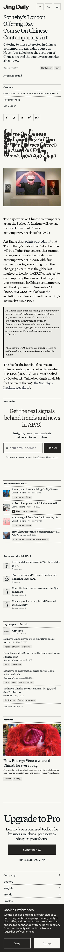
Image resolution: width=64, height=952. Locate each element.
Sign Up (52, 447)
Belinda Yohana (18, 507)
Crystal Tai (7, 696)
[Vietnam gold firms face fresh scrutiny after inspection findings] (6, 521)
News (57, 68)
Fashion (7, 778)
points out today (36, 241)
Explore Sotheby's (11, 706)
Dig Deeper (9, 105)
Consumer (16, 664)
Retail (6, 664)
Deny (17, 943)
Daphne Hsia (9, 642)
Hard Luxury (46, 68)
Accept (47, 943)
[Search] (48, 6)
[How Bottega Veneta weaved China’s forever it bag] (32, 740)
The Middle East (26, 682)
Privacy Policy (37, 457)
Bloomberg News (19, 493)
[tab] (23, 624)
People (20, 700)
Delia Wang (17, 535)
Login (42, 859)
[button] (40, 6)
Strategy (33, 511)
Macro (7, 647)
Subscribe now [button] (32, 849)
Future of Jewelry (40, 539)
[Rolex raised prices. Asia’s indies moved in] (6, 507)
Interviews (26, 647)
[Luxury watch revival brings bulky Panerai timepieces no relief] (6, 493)
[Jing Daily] (16, 7)
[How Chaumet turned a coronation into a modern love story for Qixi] (6, 535)
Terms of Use (52, 457)
